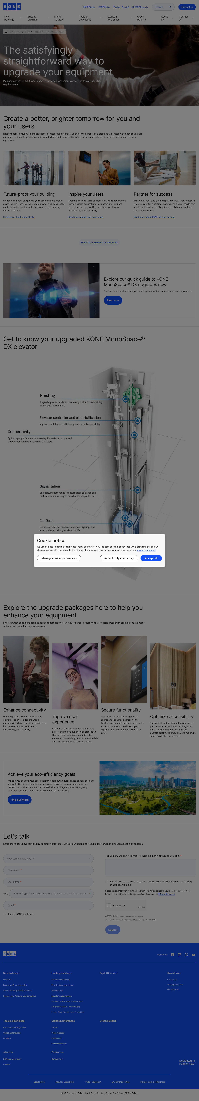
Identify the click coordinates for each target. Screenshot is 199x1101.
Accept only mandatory (119, 558)
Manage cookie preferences (59, 558)
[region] (99, 550)
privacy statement (146, 550)
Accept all (151, 558)
